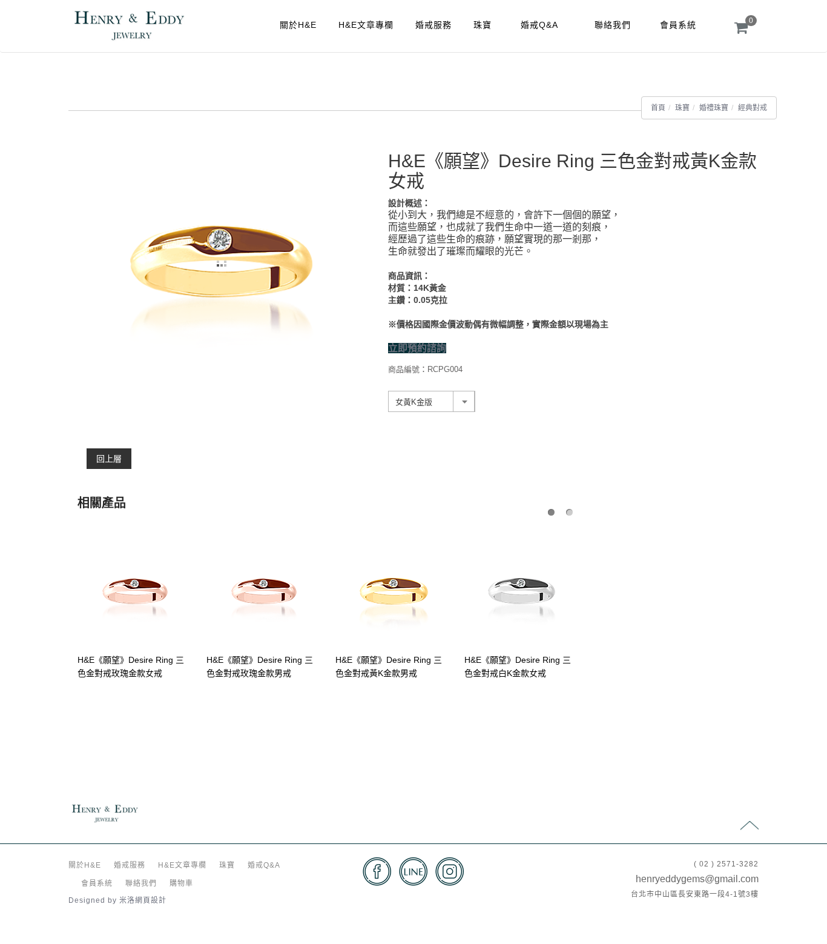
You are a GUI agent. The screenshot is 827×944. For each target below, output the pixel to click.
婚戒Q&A (539, 25)
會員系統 (678, 25)
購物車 (181, 883)
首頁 (658, 108)
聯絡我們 (613, 25)
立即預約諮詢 (417, 348)
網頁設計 (150, 900)
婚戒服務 (433, 25)
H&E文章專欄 (366, 25)
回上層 (109, 459)
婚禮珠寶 (713, 108)
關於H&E (298, 25)
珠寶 (482, 25)
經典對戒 (752, 108)
